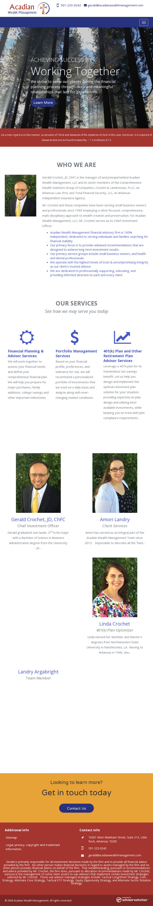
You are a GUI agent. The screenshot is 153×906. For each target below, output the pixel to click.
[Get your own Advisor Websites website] (132, 899)
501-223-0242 (71, 5)
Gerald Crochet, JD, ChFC (38, 519)
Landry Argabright (38, 671)
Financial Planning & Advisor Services (26, 353)
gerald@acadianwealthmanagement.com (115, 5)
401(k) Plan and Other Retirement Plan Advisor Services (122, 356)
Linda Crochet (114, 623)
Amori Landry (115, 519)
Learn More (43, 102)
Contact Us (76, 808)
